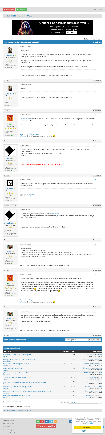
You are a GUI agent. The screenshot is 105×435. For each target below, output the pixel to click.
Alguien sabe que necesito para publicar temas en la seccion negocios (24, 382)
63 (65, 377)
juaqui (9, 158)
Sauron (5, 379)
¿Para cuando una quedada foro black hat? (16, 373)
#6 (95, 209)
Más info (89, 423)
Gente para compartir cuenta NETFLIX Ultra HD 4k (19, 396)
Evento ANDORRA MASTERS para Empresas (17, 354)
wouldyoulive (7, 365)
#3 (95, 115)
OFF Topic (28, 16)
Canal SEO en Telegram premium (30, 134)
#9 (95, 311)
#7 (95, 244)
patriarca (6, 356)
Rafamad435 (98, 359)
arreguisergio (9, 223)
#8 (95, 274)
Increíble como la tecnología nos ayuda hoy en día (19, 364)
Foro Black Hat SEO (10, 16)
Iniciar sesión (9, 10)
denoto (9, 252)
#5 (95, 179)
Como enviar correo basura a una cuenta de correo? (19, 359)
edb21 (5, 397)
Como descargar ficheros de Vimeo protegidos (17, 386)
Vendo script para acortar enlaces (13, 368)
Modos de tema (97, 42)
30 (65, 386)
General (20, 16)
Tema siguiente (20, 339)
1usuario (5, 370)
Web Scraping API (8, 424)
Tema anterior (9, 339)
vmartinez (6, 388)
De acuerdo (87, 427)
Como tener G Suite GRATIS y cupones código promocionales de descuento (27, 391)
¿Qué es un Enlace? (9, 433)
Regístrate (22, 10)
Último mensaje (89, 354)
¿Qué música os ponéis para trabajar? (15, 377)
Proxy (100, 377)
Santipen (99, 386)
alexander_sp (7, 361)
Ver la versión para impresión (13, 401)
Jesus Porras (6, 375)
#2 (95, 85)
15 (65, 363)
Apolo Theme (7, 427)
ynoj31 (100, 395)
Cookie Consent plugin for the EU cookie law (87, 431)
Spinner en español (9, 430)
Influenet (23, 136)
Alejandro (9, 189)
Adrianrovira (9, 55)
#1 (95, 46)
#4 (95, 145)
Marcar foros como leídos (47, 426)
